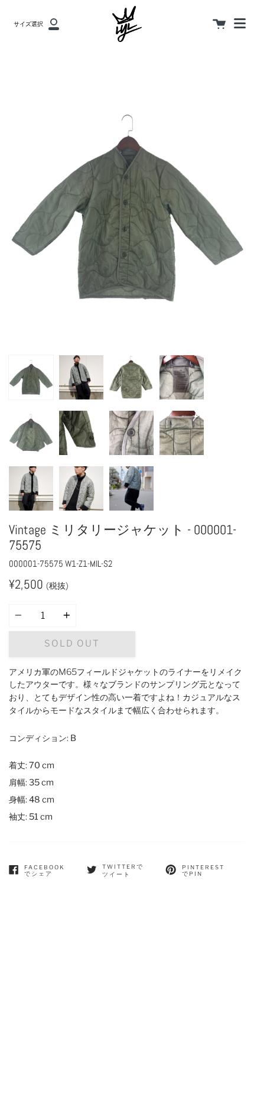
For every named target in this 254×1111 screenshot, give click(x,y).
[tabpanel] (127, 207)
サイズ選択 (28, 24)
